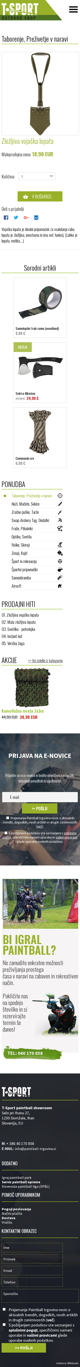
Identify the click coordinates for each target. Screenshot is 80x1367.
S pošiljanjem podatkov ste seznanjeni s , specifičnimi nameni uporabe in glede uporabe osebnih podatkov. (39, 837)
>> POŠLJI (39, 808)
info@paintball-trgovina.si (35, 1148)
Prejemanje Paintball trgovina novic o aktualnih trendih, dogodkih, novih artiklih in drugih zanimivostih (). (40, 822)
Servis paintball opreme (21, 1182)
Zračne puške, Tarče (25, 512)
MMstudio (72, 1363)
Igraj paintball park (16, 1177)
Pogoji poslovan (15, 1209)
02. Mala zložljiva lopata (19, 622)
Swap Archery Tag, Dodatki (30, 520)
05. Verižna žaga (13, 643)
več (39, 826)
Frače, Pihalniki (22, 528)
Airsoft (16, 586)
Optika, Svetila (22, 536)
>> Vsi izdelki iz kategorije (45, 660)
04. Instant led (12, 636)
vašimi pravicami (66, 837)
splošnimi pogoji (23, 1330)
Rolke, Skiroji (21, 545)
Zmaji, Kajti (19, 553)
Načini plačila (12, 1213)
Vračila (7, 1222)
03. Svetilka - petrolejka (18, 629)
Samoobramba (21, 577)
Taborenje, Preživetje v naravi (32, 495)
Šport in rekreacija (24, 561)
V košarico (41, 196)
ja (29, 1209)
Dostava (8, 1218)
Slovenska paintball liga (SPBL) (26, 1186)
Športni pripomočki (25, 569)
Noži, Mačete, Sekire (26, 504)
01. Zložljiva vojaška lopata (20, 615)
